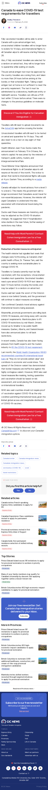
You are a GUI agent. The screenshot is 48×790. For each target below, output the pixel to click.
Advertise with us (31, 755)
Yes (18, 490)
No (30, 490)
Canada (4, 735)
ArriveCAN (9, 128)
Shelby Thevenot (13, 20)
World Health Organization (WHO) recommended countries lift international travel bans (23, 355)
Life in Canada (30, 742)
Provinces (5, 568)
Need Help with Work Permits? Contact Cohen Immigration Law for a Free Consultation (23, 237)
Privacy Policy (41, 786)
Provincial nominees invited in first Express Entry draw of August (15, 531)
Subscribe (43, 3)
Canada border (9, 458)
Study (27, 735)
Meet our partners (32, 752)
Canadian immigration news (13, 463)
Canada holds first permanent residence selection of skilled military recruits (17, 543)
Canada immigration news (29, 458)
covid (27, 468)
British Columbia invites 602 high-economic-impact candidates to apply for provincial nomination (23, 588)
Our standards (6, 755)
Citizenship (6, 582)
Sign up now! (24, 711)
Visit (26, 739)
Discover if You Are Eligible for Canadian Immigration (24, 115)
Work (3, 745)
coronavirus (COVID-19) (12, 468)
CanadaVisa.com (9, 430)
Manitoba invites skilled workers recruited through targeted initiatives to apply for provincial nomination (17, 677)
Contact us (23, 773)
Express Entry (7, 510)
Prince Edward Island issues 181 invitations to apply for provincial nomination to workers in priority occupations (22, 563)
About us (4, 752)
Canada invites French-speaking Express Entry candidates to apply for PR (17, 504)
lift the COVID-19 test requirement (27, 347)
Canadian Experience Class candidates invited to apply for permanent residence (17, 518)
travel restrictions (9, 472)
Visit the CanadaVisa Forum (24, 763)
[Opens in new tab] (8, 768)
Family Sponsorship (8, 742)
